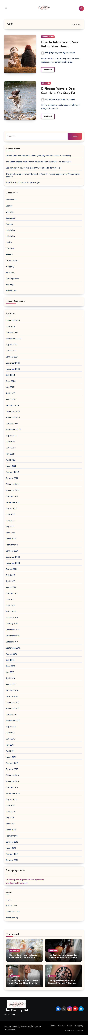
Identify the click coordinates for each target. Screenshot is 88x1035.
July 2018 (10, 660)
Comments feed (13, 912)
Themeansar (9, 1030)
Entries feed (11, 905)
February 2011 (12, 854)
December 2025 (13, 320)
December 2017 (12, 702)
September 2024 (13, 339)
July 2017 (10, 733)
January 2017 (12, 769)
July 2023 (10, 375)
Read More (48, 70)
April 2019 (10, 605)
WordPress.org (12, 918)
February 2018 (12, 690)
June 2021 (10, 521)
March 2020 (11, 587)
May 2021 (10, 527)
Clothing (10, 212)
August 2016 (11, 799)
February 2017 (12, 763)
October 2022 (12, 423)
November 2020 (13, 563)
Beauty (9, 206)
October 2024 (12, 333)
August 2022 (12, 436)
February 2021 (12, 545)
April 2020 (10, 581)
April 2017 (10, 751)
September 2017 (13, 721)
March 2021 (11, 539)
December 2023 (13, 363)
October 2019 (12, 593)
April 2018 (10, 678)
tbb (46, 53)
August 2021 (11, 508)
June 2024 (11, 351)
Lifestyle (46, 83)
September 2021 (13, 502)
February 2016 (12, 836)
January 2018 (12, 696)
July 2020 (10, 575)
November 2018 (13, 636)
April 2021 (10, 533)
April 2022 (10, 460)
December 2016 (13, 775)
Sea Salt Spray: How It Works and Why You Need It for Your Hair (33, 168)
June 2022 (11, 448)
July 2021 (10, 514)
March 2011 (11, 848)
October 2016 (12, 787)
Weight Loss (11, 291)
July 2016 (10, 805)
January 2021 (12, 551)
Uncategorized (12, 279)
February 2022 (12, 472)
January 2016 (12, 842)
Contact (79, 1031)
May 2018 (10, 672)
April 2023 (10, 393)
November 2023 (13, 369)
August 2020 (12, 569)
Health (9, 242)
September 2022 (13, 430)
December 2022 (13, 411)
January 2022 (12, 478)
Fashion (9, 224)
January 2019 (12, 624)
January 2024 (12, 357)
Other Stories (48, 37)
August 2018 (11, 654)
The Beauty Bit (16, 1010)
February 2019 (12, 618)
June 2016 (10, 812)
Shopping (10, 266)
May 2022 (10, 454)
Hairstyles (10, 230)
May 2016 (10, 818)
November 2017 (12, 708)
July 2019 (10, 599)
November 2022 (13, 417)
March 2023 (11, 399)
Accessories (11, 200)
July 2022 (10, 442)
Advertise (69, 1031)
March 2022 (11, 466)
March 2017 (11, 757)
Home (53, 1025)
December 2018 (13, 630)
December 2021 (13, 484)
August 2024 (12, 345)
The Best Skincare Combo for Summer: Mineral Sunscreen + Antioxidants (38, 162)
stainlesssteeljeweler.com (17, 883)
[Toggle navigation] (6, 8)
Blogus (35, 1026)
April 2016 (10, 824)
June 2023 (10, 381)
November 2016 (13, 781)
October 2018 (12, 642)
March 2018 (11, 684)
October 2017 (12, 715)
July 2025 (10, 326)
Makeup (9, 254)
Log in (8, 899)
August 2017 (11, 727)
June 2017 (10, 739)
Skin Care (10, 272)
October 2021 (12, 496)
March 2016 (11, 830)
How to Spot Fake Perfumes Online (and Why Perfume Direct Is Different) (38, 156)
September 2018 (13, 648)
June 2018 (10, 666)
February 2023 (12, 405)
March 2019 (11, 611)
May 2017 (10, 745)
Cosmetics (10, 218)
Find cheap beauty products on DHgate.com (25, 880)
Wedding (10, 285)
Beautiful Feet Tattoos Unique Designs (23, 182)
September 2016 (13, 793)
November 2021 (13, 490)
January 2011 (12, 860)
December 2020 (13, 557)
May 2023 (10, 387)
